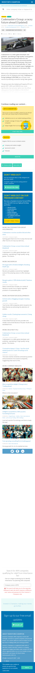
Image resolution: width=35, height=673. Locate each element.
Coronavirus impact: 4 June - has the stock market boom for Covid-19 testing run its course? (15, 350)
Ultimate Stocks (11, 207)
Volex (3, 390)
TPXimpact (29, 388)
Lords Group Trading (11, 417)
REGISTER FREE (13, 187)
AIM (3, 30)
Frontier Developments (10, 27)
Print (15, 34)
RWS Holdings (20, 417)
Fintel (3, 417)
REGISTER (17, 156)
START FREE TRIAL (17, 131)
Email (11, 34)
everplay (30, 25)
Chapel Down (12, 416)
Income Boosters (12, 209)
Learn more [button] (6, 670)
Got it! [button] (27, 667)
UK (24, 30)
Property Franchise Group (19, 388)
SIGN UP (18, 625)
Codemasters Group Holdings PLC (15, 25)
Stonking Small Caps (12, 214)
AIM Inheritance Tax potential (14, 30)
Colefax (18, 416)
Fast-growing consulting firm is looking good (16, 441)
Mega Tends (10, 210)
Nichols (10, 388)
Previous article (7, 165)
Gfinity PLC (23, 27)
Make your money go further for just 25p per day (14, 5)
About (7, 661)
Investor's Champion (11, 2)
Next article (17, 165)
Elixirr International (25, 416)
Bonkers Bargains (12, 212)
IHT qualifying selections (13, 215)
